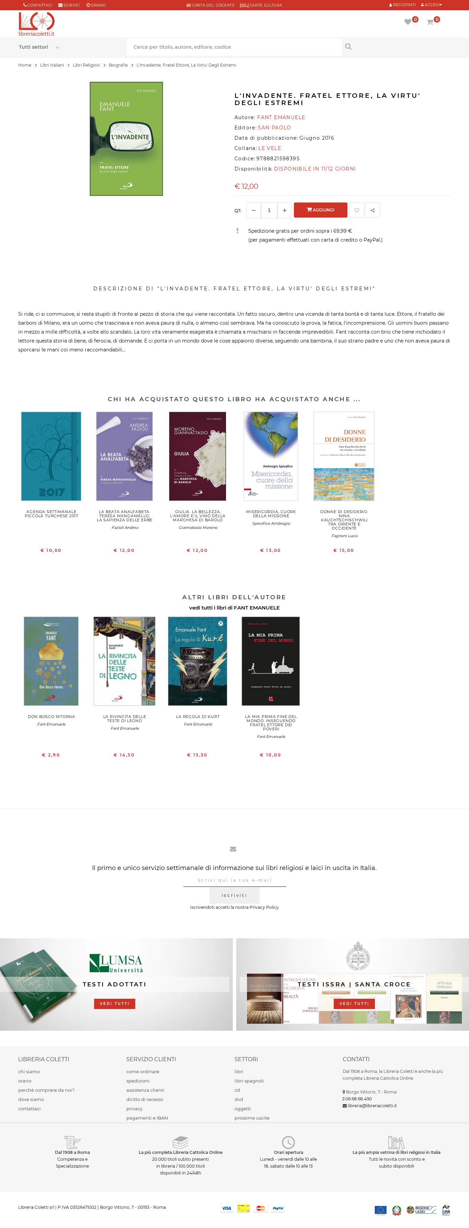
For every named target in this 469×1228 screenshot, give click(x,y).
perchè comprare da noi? (46, 1090)
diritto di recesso (144, 1099)
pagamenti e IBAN (147, 1118)
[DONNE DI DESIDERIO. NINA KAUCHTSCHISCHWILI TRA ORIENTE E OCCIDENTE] (344, 458)
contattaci (29, 1108)
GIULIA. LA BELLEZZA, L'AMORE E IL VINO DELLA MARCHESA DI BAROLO (198, 515)
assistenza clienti (145, 1090)
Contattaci (39, 5)
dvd (239, 1099)
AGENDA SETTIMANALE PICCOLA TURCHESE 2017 (51, 513)
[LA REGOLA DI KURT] (198, 662)
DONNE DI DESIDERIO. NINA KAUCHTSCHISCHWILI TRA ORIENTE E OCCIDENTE (344, 520)
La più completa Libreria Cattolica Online (180, 1152)
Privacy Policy (264, 907)
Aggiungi (323, 209)
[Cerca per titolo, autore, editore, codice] (396, 46)
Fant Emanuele (51, 724)
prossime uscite (252, 1118)
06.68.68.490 (358, 1098)
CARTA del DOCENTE (213, 5)
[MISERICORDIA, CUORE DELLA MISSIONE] (271, 458)
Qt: (238, 210)
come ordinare (142, 1071)
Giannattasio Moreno (198, 527)
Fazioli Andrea (125, 527)
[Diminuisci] (254, 210)
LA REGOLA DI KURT (197, 716)
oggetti (243, 1108)
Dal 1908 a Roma (72, 1152)
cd (237, 1090)
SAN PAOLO (274, 128)
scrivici (72, 5)
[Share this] (372, 210)
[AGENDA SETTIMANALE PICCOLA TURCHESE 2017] (51, 458)
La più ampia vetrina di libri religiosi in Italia (397, 1152)
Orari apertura (288, 1152)
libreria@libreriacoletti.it (372, 1105)
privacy (134, 1108)
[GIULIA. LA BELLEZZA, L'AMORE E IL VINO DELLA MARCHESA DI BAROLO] (198, 458)
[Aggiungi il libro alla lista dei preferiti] (356, 210)
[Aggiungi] (284, 210)
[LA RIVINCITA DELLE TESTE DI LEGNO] (125, 662)
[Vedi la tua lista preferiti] (409, 23)
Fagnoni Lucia (344, 535)
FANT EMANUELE (257, 607)
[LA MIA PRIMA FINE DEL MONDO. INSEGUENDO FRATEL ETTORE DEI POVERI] (271, 662)
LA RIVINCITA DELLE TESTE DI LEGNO (124, 718)
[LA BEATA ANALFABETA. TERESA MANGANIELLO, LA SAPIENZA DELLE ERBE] (125, 458)
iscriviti (234, 895)
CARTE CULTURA (265, 5)
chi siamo (29, 1071)
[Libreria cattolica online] (37, 24)
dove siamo (31, 1099)
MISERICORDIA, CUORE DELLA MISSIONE (271, 513)
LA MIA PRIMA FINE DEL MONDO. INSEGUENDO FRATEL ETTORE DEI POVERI (271, 722)
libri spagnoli (249, 1081)
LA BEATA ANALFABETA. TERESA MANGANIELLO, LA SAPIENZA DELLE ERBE (124, 515)
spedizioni (138, 1081)
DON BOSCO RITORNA (51, 716)
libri (239, 1071)
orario (98, 5)
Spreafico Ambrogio (271, 523)
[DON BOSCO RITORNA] (51, 662)
